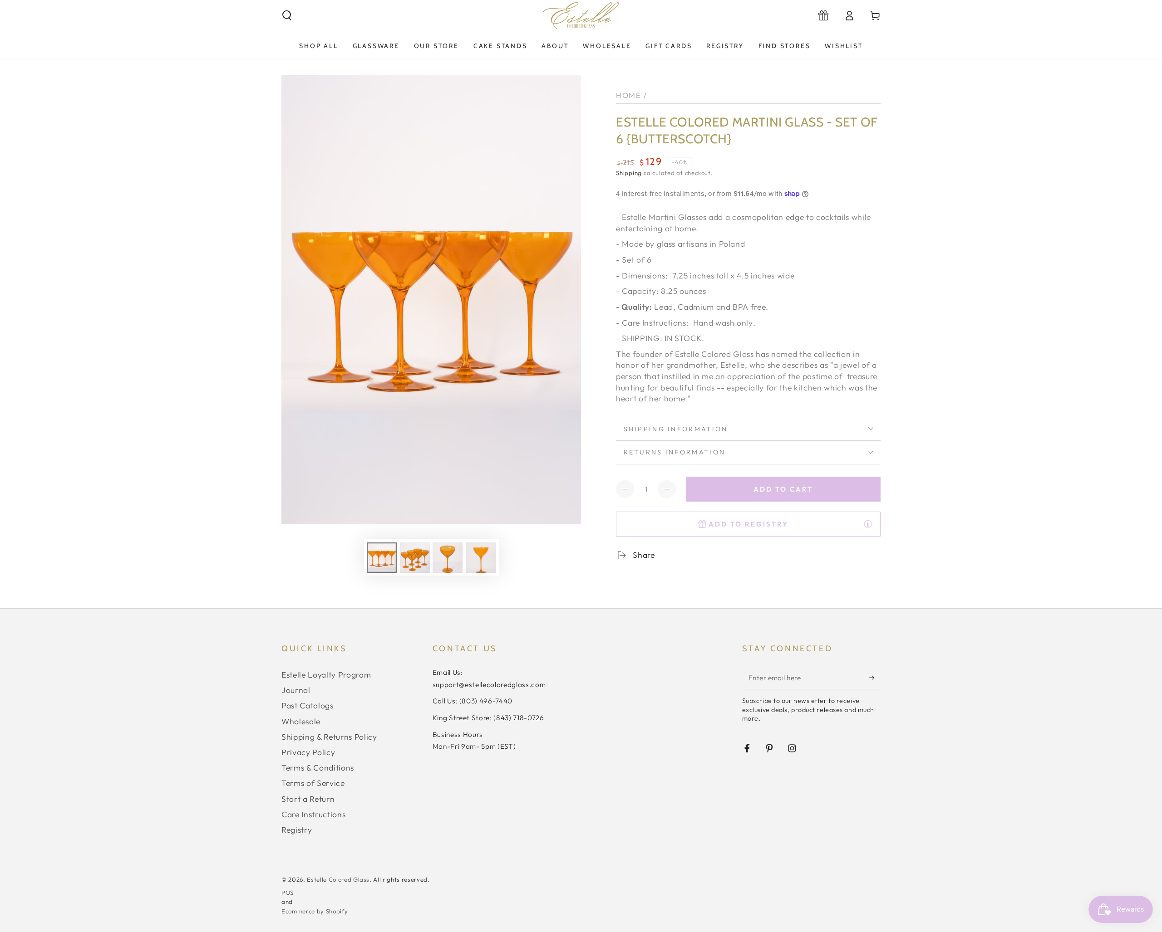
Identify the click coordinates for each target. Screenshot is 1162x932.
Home (628, 95)
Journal (295, 690)
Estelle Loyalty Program (326, 674)
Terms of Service (313, 783)
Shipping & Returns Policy (329, 737)
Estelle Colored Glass (338, 879)
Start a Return (308, 799)
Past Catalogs (307, 705)
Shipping (629, 172)
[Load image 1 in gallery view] (382, 557)
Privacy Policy (308, 752)
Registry (296, 830)
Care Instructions (313, 814)
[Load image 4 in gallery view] (481, 557)
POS (287, 892)
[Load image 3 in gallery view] (448, 557)
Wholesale (300, 721)
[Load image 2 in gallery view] (415, 557)
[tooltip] (868, 524)
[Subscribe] (875, 677)
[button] (287, 15)
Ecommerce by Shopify (314, 911)
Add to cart (783, 489)
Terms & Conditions (317, 767)
